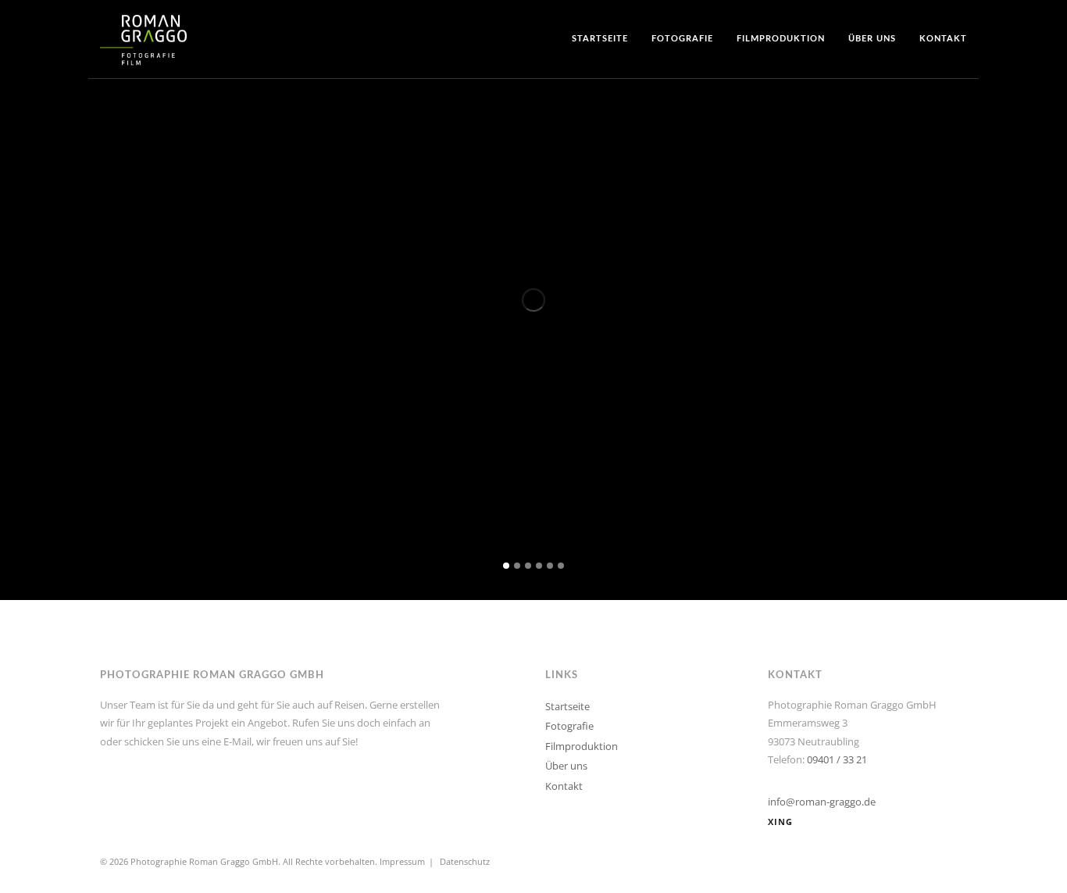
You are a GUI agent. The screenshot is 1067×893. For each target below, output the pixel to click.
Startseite (600, 38)
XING (780, 821)
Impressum (402, 861)
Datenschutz (465, 861)
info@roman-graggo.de (822, 802)
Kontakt (943, 38)
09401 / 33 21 (837, 759)
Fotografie (682, 38)
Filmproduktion (781, 38)
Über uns (872, 38)
